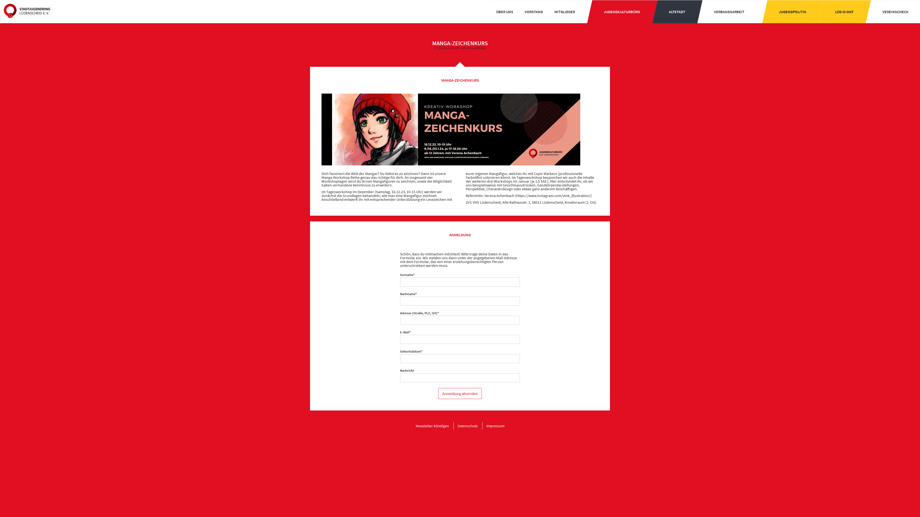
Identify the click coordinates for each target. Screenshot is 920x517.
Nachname (408, 294)
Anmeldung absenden (460, 393)
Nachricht (407, 370)
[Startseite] (27, 11)
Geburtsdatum (411, 351)
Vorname (407, 274)
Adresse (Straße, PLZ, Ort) (419, 313)
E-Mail (407, 332)
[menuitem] (504, 11)
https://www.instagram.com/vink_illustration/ (553, 195)
